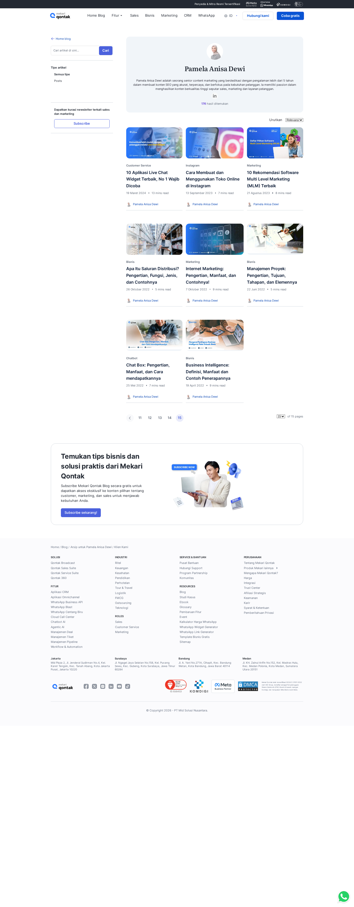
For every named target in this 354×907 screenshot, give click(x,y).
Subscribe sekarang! (81, 513)
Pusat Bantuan (189, 563)
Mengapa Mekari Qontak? (261, 573)
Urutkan (275, 120)
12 (150, 418)
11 (139, 418)
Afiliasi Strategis (255, 593)
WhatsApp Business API (67, 602)
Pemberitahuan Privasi (259, 613)
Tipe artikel (58, 68)
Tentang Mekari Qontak (259, 563)
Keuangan (121, 568)
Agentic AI (57, 627)
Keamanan (251, 598)
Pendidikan (122, 578)
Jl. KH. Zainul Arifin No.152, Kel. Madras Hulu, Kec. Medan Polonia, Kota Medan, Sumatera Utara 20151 (270, 666)
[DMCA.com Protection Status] (248, 686)
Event (183, 617)
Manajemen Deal (62, 632)
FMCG (119, 598)
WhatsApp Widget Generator (199, 627)
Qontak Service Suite (65, 573)
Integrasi (250, 583)
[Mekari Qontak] (68, 15)
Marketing (122, 632)
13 (160, 418)
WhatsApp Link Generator (197, 632)
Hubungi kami (258, 16)
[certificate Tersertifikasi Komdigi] (283, 4)
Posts (58, 81)
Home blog (63, 39)
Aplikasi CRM (60, 592)
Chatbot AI (58, 622)
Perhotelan (122, 583)
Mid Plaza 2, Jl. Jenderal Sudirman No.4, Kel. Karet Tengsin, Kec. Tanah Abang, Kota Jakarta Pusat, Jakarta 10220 (80, 666)
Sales (118, 622)
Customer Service (127, 627)
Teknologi (121, 608)
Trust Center (252, 588)
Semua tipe (62, 74)
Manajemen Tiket (62, 637)
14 (170, 418)
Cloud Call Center (62, 617)
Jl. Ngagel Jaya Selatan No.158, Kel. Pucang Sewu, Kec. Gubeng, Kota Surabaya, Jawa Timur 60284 (145, 666)
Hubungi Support (191, 568)
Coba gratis (290, 16)
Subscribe (82, 124)
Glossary (186, 607)
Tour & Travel (123, 588)
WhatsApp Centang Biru (67, 612)
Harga (248, 578)
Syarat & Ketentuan (256, 608)
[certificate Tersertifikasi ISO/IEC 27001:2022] (298, 4)
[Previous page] (130, 418)
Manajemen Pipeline (64, 642)
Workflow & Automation (66, 647)
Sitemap (185, 642)
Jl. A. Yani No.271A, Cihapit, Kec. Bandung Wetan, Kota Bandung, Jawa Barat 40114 (205, 664)
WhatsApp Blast (61, 607)
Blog (64, 547)
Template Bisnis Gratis (195, 637)
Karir (247, 603)
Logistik (120, 593)
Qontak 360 (59, 578)
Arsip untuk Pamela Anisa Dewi (91, 547)
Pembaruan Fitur (190, 612)
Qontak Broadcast (63, 563)
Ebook (184, 602)
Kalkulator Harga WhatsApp (198, 622)
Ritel (118, 563)
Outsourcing (123, 603)
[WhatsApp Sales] (342, 896)
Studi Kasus (187, 597)
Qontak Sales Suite (63, 568)
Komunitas (187, 578)
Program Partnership (194, 573)
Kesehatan (122, 573)
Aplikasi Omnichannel (65, 597)
